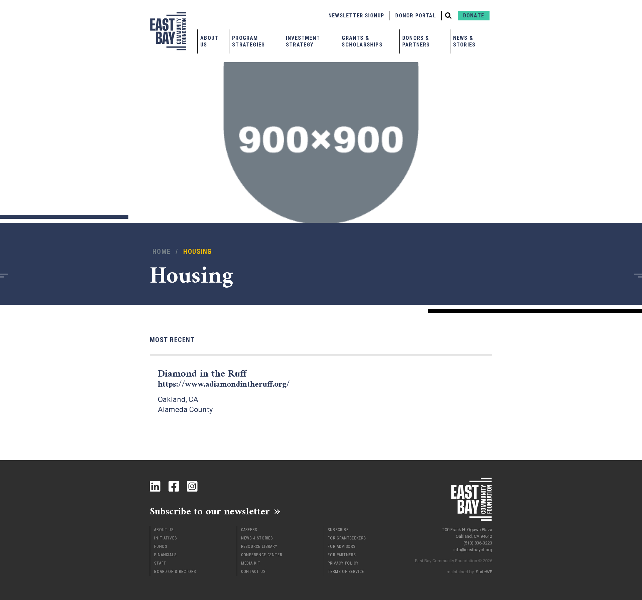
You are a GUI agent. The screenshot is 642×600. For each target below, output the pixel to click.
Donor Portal (415, 15)
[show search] (448, 15)
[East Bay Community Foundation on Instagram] (192, 486)
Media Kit (250, 563)
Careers (249, 529)
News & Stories (464, 41)
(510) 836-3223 (477, 542)
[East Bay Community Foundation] (168, 31)
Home (161, 252)
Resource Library (259, 546)
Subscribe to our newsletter (210, 511)
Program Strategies (248, 41)
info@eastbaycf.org (472, 549)
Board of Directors (175, 571)
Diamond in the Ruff (224, 379)
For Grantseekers (346, 538)
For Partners (342, 555)
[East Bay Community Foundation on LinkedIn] (155, 486)
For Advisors (341, 546)
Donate (473, 15)
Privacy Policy (343, 563)
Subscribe (338, 529)
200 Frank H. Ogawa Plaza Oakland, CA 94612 (467, 533)
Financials (165, 555)
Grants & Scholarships (362, 41)
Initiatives (165, 538)
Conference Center (261, 555)
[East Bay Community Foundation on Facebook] (174, 486)
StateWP (484, 571)
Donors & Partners (416, 41)
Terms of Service (346, 571)
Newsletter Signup (356, 15)
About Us (209, 41)
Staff (160, 563)
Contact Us (253, 571)
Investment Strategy (303, 41)
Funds (160, 546)
